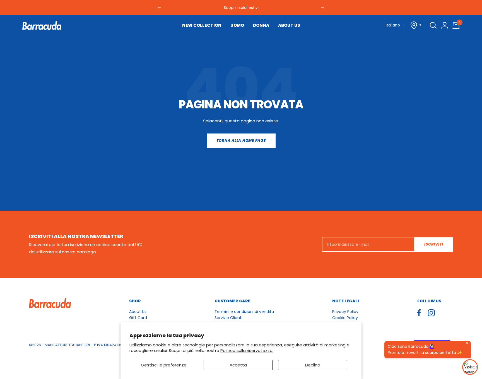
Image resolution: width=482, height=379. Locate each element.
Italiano (393, 25)
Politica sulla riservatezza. (246, 350)
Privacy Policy (345, 311)
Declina (312, 365)
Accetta (238, 365)
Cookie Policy (345, 317)
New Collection (201, 25)
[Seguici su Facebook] (419, 312)
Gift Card (138, 317)
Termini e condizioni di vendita (244, 311)
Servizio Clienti (228, 317)
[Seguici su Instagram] (431, 312)
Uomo (237, 25)
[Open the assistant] (470, 367)
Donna (261, 25)
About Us (137, 311)
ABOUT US (289, 25)
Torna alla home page (241, 140)
